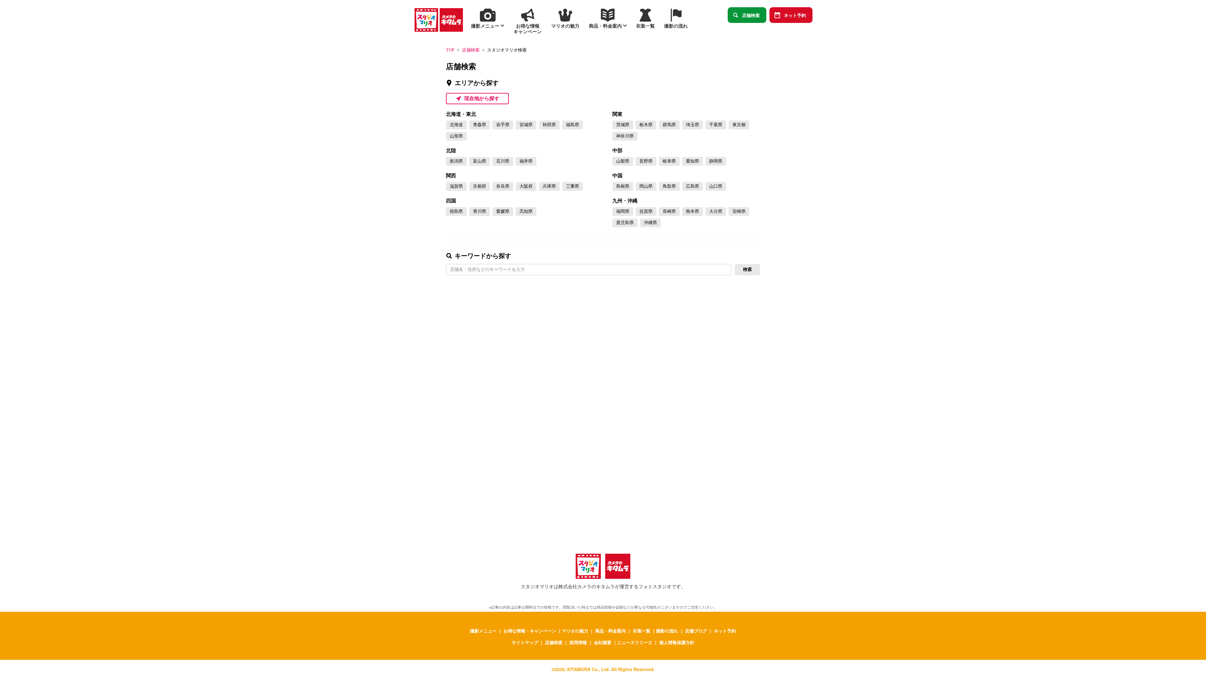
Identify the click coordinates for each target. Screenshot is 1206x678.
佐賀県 (646, 211)
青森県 (479, 124)
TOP (450, 50)
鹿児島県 (625, 222)
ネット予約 (795, 15)
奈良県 (502, 186)
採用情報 (578, 642)
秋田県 (549, 124)
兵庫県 (549, 186)
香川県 (479, 211)
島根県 (622, 186)
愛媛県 (502, 211)
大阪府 (526, 186)
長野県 (646, 161)
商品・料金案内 (610, 630)
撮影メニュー (483, 630)
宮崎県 (739, 211)
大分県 (715, 211)
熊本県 (692, 211)
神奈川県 (625, 136)
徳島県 (456, 211)
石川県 (502, 161)
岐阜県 (669, 161)
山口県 (715, 186)
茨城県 (622, 124)
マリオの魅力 (575, 630)
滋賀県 (456, 186)
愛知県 (692, 161)
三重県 (572, 186)
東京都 (739, 124)
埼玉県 (692, 124)
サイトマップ (525, 642)
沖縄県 (650, 222)
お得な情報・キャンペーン (529, 630)
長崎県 (669, 211)
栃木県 (646, 124)
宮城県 (526, 124)
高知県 (526, 211)
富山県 (479, 161)
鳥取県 (669, 186)
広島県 (692, 186)
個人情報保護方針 (676, 642)
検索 (747, 269)
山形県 (456, 136)
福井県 (526, 161)
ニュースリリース (634, 642)
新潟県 (456, 161)
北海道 (456, 124)
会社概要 (602, 642)
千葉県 (715, 124)
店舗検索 (751, 15)
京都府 (479, 186)
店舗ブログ (696, 630)
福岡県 (622, 211)
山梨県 (622, 161)
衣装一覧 (641, 630)
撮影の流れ (667, 630)
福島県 (572, 124)
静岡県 (715, 161)
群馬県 (669, 124)
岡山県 (646, 186)
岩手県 (502, 124)
